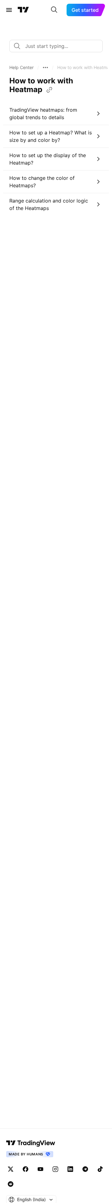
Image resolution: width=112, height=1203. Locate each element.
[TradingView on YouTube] (40, 1169)
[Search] (54, 10)
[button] (21, 67)
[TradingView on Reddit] (10, 1184)
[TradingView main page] (23, 10)
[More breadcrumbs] (45, 67)
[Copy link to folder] (49, 90)
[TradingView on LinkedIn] (70, 1169)
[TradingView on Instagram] (55, 1169)
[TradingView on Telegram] (85, 1169)
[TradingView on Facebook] (25, 1169)
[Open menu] (9, 10)
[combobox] (56, 46)
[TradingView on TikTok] (100, 1169)
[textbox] (58, 46)
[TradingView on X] (10, 1169)
